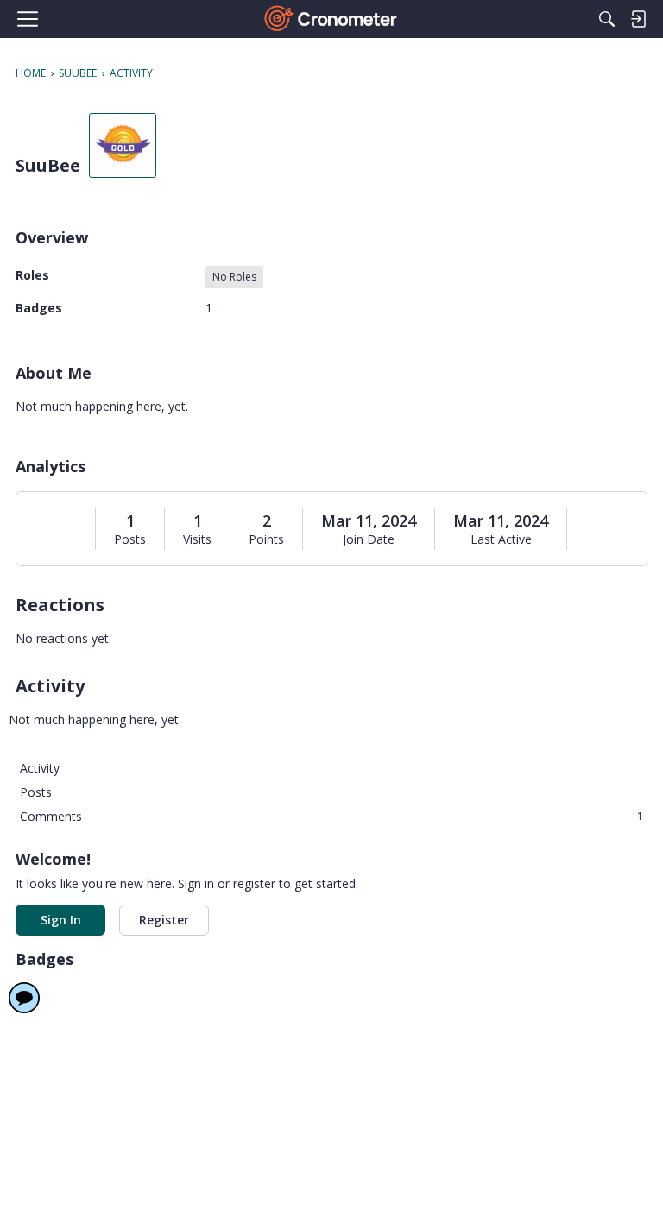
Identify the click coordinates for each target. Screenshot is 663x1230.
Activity (40, 768)
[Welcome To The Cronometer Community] (332, 19)
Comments (331, 816)
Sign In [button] (61, 919)
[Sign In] (638, 19)
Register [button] (164, 919)
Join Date (369, 539)
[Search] (606, 19)
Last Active (501, 539)
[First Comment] (24, 997)
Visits (197, 539)
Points (266, 539)
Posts (130, 539)
